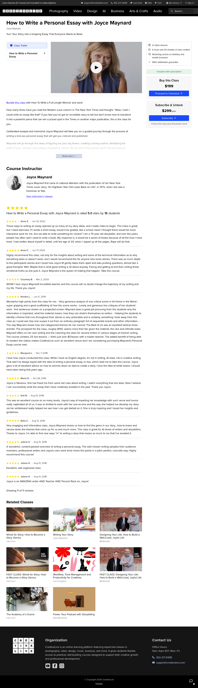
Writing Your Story (63, 534)
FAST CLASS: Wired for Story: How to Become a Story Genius (26, 576)
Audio (157, 11)
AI (104, 11)
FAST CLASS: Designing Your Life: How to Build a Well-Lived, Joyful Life (120, 576)
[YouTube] (47, 665)
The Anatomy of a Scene (20, 614)
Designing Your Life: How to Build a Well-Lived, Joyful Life (120, 536)
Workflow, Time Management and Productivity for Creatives (72, 576)
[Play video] (96, 67)
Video (77, 11)
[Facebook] (54, 665)
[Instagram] (61, 665)
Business (117, 11)
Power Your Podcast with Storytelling (74, 614)
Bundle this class (15, 102)
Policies (99, 683)
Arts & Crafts (138, 11)
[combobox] (183, 11)
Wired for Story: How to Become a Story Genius (25, 536)
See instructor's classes (39, 196)
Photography (58, 11)
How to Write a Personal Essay (23, 54)
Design (92, 11)
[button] (191, 681)
